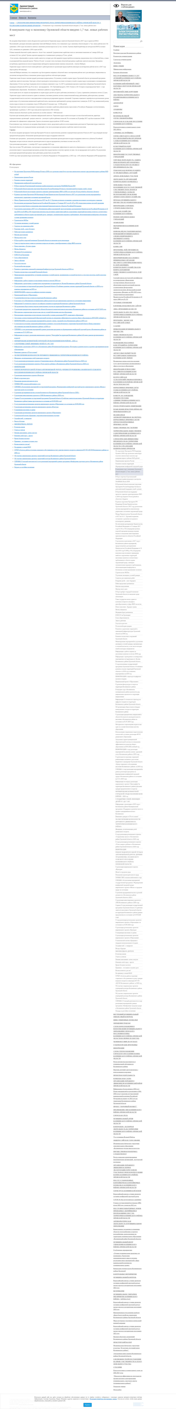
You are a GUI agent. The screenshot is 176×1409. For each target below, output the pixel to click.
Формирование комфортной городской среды (28, 183)
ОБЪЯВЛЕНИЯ (118, 222)
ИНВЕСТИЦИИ (118, 66)
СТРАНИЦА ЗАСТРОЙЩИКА (123, 133)
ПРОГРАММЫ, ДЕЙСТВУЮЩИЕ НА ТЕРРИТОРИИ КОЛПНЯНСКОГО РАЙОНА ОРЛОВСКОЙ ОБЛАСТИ (127, 252)
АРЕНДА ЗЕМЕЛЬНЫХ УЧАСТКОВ (125, 176)
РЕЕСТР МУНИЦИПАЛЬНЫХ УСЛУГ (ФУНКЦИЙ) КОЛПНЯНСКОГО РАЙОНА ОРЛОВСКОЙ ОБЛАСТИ (127, 78)
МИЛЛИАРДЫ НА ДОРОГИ (23, 424)
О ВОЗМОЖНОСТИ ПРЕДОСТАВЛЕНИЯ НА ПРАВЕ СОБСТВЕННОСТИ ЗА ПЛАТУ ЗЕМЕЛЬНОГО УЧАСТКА (127, 1361)
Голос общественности (21, 257)
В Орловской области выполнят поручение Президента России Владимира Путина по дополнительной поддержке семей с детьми (53, 189)
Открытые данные (119, 1386)
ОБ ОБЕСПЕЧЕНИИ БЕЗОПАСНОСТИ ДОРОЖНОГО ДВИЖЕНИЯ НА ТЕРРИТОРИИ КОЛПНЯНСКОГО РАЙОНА (51, 355)
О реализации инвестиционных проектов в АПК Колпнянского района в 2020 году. (39, 395)
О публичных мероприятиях (122, 1250)
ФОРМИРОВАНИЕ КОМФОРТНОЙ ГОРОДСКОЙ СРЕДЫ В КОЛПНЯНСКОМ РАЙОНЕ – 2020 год (45, 341)
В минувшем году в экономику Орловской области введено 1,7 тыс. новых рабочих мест (128, 471)
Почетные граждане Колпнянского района (127, 53)
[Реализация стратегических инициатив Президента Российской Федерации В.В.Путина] (128, 21)
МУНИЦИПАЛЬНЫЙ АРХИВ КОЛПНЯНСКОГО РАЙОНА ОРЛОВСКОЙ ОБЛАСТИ (127, 1121)
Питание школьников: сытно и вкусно (25, 433)
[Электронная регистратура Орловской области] (128, 38)
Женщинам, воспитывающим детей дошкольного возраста (31, 358)
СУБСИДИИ (117, 1367)
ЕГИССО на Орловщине (21, 255)
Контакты (32, 18)
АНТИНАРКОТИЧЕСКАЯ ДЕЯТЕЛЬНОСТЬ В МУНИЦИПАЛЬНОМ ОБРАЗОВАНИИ (127, 1223)
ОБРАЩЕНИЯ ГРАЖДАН (121, 1023)
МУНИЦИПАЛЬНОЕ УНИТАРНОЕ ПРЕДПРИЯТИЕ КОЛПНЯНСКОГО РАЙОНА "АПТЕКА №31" (125, 1296)
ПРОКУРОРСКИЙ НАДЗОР (122, 1342)
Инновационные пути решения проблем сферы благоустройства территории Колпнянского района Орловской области (127, 1315)
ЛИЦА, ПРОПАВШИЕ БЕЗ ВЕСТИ (124, 309)
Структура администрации (122, 59)
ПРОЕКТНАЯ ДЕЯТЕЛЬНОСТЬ (124, 1075)
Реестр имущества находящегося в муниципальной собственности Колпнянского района (124, 1064)
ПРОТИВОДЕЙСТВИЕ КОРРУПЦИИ (125, 92)
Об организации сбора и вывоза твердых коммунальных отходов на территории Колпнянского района (44, 306)
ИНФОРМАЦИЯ (19, 367)
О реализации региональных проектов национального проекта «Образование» (37, 412)
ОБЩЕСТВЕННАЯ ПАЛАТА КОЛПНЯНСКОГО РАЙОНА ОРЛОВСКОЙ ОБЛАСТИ (127, 337)
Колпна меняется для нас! (22, 444)
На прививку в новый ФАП (22, 447)
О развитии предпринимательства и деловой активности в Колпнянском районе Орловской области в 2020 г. (46, 392)
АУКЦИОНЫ (117, 109)
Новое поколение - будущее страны (24, 246)
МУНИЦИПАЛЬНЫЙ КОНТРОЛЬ (124, 1277)
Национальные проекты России (23, 177)
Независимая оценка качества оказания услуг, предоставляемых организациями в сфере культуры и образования (127, 363)
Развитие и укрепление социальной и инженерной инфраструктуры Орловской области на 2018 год (44, 269)
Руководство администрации (122, 56)
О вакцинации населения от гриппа (24, 410)
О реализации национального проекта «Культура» (29, 375)
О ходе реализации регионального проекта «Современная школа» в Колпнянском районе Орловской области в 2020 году (50, 361)
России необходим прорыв (22, 266)
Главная (13, 18)
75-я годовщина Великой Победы (124, 1137)
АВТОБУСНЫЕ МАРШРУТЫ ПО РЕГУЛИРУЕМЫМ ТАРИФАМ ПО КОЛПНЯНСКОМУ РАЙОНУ (124, 355)
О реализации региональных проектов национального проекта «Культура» (36, 407)
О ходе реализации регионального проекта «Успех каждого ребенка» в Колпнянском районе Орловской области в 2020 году (51, 364)
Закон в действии (19, 260)
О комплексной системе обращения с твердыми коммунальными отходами (36, 415)
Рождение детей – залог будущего (24, 229)
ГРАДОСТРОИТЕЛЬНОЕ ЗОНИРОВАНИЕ (127, 406)
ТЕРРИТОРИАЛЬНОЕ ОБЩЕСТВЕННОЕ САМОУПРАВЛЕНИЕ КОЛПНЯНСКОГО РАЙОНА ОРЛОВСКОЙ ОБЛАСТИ (127, 433)
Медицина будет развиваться (23, 252)
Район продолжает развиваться (23, 232)
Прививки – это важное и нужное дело (25, 441)
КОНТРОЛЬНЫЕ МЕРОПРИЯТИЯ (125, 1274)
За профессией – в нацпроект (23, 418)
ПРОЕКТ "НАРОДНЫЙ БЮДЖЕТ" (125, 1106)
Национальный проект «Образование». (26, 295)
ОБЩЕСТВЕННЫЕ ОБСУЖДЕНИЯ (125, 428)
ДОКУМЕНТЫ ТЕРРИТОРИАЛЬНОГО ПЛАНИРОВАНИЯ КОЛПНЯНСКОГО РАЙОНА (126, 97)
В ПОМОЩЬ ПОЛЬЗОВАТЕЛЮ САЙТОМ (127, 306)
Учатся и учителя (19, 430)
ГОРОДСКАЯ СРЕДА (120, 1115)
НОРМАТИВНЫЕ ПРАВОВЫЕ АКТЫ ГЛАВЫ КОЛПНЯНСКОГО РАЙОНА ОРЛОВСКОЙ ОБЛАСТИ (126, 390)
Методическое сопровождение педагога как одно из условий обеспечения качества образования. (43, 312)
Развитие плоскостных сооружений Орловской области (30, 272)
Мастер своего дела (20, 237)
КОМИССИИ (117, 246)
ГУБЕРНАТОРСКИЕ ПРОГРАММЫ (125, 1045)
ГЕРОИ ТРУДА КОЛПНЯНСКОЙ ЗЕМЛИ (127, 1191)
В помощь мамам (19, 427)
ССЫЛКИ (116, 326)
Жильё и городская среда (21, 378)
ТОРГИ (115, 106)
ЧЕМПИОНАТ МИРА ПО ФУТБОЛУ (125, 1042)
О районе (116, 50)
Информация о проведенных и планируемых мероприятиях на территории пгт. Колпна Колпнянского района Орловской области (52, 283)
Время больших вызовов (21, 438)
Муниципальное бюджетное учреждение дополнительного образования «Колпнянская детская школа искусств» (126, 1146)
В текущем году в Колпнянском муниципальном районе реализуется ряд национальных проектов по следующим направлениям (52, 301)
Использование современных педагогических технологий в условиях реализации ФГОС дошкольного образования (48, 315)
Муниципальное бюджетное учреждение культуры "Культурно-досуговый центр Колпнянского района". (126, 1348)
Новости (22, 18)
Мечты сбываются (20, 249)
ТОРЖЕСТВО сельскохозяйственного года (27, 384)
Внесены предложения (21, 235)
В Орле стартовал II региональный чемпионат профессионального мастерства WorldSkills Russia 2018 (44, 186)
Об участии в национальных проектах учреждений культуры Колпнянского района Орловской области (45, 456)
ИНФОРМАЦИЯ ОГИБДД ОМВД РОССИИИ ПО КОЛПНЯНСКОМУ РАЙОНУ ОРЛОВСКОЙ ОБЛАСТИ (125, 371)
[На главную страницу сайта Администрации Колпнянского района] (60, 9)
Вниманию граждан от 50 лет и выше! (25, 352)
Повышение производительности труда (26, 381)
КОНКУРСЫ (117, 113)
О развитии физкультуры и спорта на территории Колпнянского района (35, 298)
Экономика (117, 63)
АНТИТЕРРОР (118, 103)
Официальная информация (122, 69)
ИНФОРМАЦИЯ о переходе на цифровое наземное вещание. (32, 292)
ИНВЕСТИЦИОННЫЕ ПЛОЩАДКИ (125, 1020)
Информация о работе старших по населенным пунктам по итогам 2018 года (37, 280)
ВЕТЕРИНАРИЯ (118, 1291)
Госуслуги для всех (20, 263)
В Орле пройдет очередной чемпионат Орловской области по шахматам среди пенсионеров (41, 240)
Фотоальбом (117, 1390)
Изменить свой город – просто (23, 435)
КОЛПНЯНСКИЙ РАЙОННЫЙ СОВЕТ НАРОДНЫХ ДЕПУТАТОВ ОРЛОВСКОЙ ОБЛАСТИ (127, 86)
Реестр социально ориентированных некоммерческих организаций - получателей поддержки (127, 1159)
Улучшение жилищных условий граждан (26, 223)
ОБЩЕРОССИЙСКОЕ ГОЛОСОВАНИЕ (126, 1140)
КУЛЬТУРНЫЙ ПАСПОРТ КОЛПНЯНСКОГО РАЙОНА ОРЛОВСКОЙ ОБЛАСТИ (127, 149)
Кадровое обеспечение (120, 72)
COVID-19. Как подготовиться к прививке (127, 1200)
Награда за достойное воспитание (24, 467)
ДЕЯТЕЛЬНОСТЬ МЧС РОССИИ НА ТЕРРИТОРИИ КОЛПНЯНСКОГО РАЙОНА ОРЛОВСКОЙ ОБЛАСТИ (127, 314)
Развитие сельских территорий (23, 180)
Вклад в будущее (19, 421)
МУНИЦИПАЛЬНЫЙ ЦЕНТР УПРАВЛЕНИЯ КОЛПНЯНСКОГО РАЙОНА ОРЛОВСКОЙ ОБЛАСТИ (124, 1244)
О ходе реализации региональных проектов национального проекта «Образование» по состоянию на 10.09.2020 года (49, 404)
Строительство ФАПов (21, 220)
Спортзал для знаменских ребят (24, 226)
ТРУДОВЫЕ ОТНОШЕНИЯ (122, 302)
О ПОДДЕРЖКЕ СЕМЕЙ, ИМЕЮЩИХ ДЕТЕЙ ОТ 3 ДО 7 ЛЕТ (34, 344)
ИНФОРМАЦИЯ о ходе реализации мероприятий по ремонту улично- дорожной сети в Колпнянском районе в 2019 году (50, 321)
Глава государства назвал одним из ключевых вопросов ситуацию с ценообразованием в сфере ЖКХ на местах (47, 243)
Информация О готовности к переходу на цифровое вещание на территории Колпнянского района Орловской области (49, 303)
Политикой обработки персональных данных (103, 1399)
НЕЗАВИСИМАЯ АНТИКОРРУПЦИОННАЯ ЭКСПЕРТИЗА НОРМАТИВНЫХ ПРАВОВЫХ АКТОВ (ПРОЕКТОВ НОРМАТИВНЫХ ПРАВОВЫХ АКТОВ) (127, 419)
